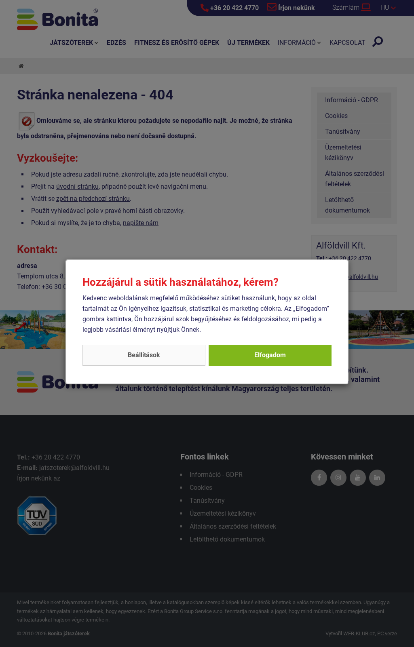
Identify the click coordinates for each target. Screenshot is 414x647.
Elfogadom (270, 355)
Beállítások (144, 355)
